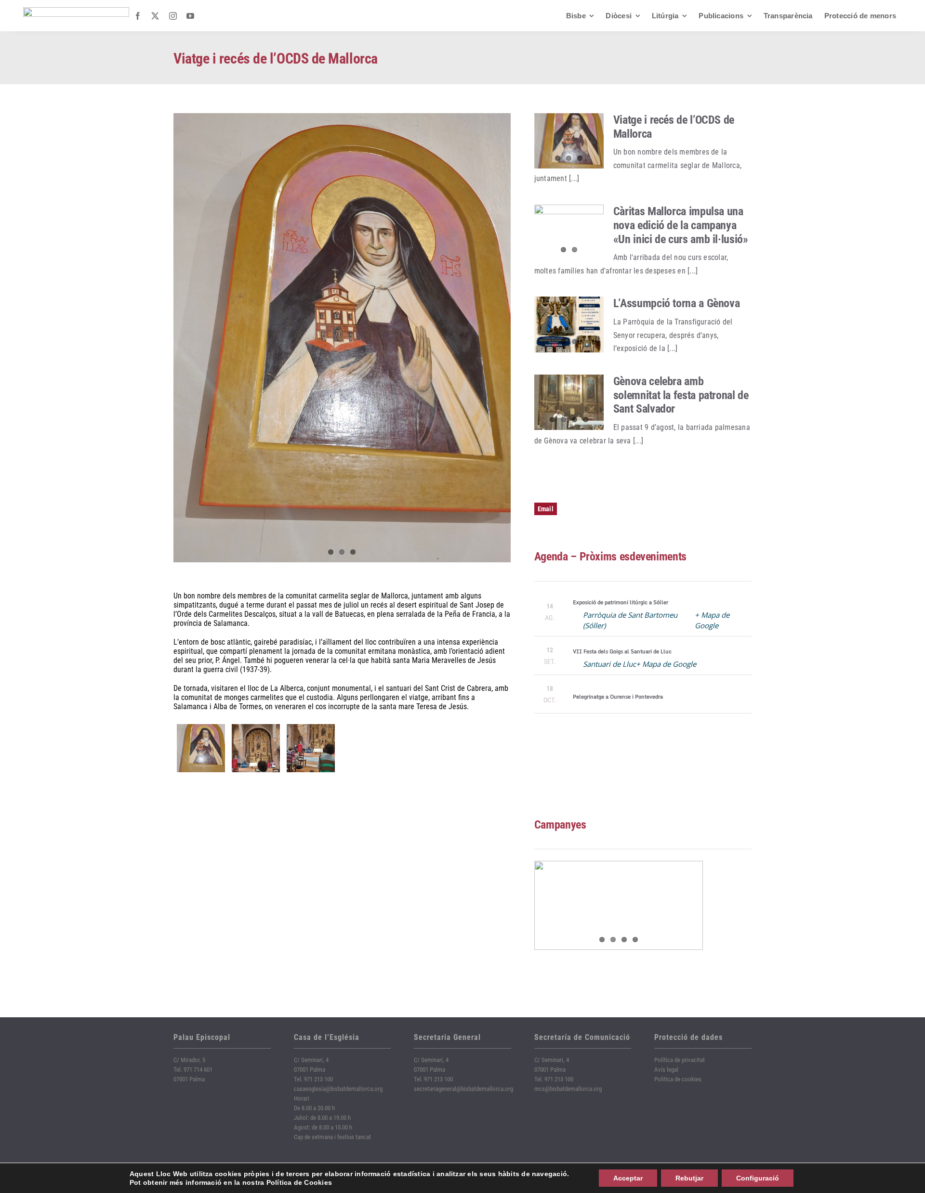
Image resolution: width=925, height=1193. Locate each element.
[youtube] (190, 16)
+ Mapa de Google (666, 664)
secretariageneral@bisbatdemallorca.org (463, 1088)
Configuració (757, 1178)
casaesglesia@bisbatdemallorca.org (338, 1088)
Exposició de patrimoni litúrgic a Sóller (620, 602)
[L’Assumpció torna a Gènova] (569, 324)
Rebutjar (689, 1178)
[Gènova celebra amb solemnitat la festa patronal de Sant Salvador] (569, 402)
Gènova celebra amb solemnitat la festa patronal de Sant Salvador (681, 395)
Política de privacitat (679, 1059)
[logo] (76, 10)
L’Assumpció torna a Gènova (676, 303)
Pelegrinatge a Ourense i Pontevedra (618, 696)
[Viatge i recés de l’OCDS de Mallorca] (569, 141)
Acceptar (628, 1178)
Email (546, 509)
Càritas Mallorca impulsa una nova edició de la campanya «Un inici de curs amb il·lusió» (680, 225)
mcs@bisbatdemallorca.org (568, 1088)
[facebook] (138, 16)
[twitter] (155, 16)
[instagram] (173, 16)
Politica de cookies (677, 1079)
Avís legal (666, 1069)
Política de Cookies (299, 1182)
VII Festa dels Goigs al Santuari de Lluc (622, 651)
